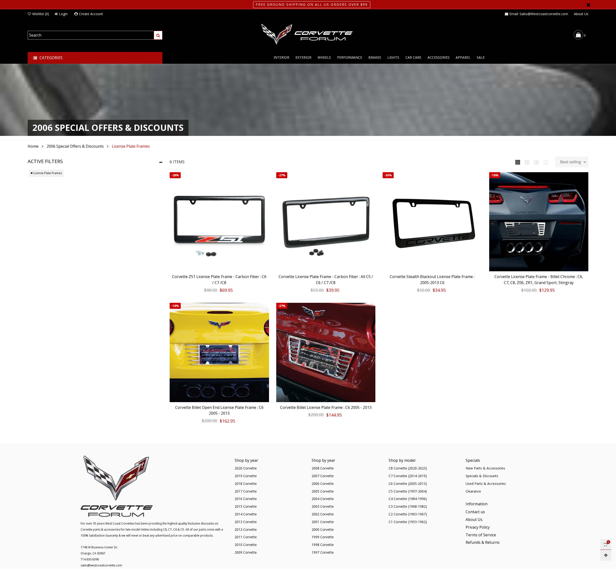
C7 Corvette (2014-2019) (408, 476)
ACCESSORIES (438, 57)
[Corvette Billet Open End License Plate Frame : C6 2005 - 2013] (219, 352)
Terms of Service (481, 535)
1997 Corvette (323, 552)
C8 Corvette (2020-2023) (408, 468)
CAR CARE (413, 57)
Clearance (473, 491)
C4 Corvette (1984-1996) (408, 498)
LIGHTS (393, 57)
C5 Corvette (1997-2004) (408, 491)
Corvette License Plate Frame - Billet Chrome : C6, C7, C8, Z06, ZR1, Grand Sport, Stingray (538, 279)
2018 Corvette (246, 483)
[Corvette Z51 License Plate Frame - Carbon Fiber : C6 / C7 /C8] (219, 222)
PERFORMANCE (349, 57)
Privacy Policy (478, 527)
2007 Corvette (323, 476)
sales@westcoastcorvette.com (101, 565)
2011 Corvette (246, 537)
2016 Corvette (246, 498)
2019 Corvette (246, 476)
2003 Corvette (323, 506)
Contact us (475, 511)
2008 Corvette (323, 468)
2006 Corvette (323, 483)
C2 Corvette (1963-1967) (408, 514)
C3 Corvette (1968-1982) (408, 506)
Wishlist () (40, 14)
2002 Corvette (323, 514)
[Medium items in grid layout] (517, 162)
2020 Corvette (246, 468)
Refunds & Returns (483, 542)
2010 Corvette (246, 544)
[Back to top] (605, 555)
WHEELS (324, 57)
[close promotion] (588, 4)
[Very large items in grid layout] (536, 162)
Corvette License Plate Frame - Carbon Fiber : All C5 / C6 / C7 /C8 (326, 279)
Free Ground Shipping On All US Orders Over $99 (312, 4)
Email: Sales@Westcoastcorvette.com (538, 14)
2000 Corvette (323, 529)
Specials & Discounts (482, 476)
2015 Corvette (246, 506)
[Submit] (158, 35)
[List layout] (546, 162)
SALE (481, 57)
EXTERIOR (303, 57)
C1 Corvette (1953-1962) (408, 521)
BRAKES (374, 57)
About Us (581, 14)
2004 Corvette (323, 498)
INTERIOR (281, 57)
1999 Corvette (323, 537)
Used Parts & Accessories (486, 483)
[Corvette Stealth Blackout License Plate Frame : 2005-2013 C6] (432, 222)
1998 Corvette (323, 544)
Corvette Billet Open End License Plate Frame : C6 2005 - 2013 (219, 410)
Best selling (570, 162)
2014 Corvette (246, 514)
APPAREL (463, 57)
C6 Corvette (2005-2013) (408, 483)
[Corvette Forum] (308, 35)
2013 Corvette (246, 521)
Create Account (91, 14)
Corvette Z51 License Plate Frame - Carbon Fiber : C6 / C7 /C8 (219, 279)
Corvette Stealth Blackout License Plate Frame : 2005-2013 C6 (432, 279)
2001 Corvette (323, 521)
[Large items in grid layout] (527, 162)
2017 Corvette (246, 491)
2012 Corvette (246, 529)
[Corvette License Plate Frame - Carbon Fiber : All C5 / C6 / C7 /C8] (326, 222)
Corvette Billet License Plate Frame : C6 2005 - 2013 (326, 407)
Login (63, 14)
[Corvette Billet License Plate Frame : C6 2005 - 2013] (326, 352)
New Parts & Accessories (485, 468)
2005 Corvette (323, 491)
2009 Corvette (246, 552)
